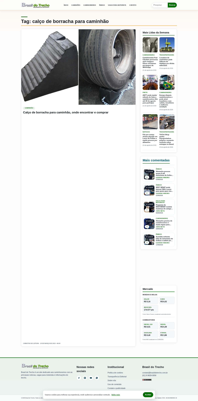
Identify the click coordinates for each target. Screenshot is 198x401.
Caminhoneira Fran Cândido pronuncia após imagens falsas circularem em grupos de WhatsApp (150, 62)
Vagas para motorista (117, 5)
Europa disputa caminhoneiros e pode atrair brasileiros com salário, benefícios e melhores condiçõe (166, 101)
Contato (132, 5)
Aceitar (148, 395)
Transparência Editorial (117, 377)
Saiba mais (115, 395)
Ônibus (102, 5)
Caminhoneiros (89, 5)
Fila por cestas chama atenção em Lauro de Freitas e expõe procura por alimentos (150, 138)
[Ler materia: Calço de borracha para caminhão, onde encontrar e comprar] (78, 67)
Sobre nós (112, 380)
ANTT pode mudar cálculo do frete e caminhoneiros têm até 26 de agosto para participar (150, 99)
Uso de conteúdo (114, 384)
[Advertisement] (158, 267)
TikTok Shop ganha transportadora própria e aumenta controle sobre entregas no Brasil (166, 139)
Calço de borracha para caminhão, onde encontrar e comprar (65, 112)
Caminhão (29, 108)
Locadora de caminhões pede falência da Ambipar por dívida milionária (166, 61)
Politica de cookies (115, 373)
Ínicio (66, 5)
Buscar (172, 5)
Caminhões (75, 5)
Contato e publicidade (116, 388)
